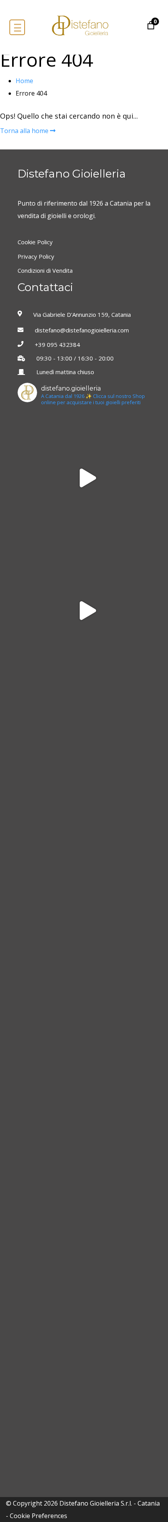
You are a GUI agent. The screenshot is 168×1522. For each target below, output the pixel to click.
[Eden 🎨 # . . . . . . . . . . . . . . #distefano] (85, 1406)
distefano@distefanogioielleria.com (82, 330)
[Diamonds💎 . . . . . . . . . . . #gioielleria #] (85, 478)
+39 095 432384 (57, 345)
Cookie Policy (35, 242)
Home (24, 80)
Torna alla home (25, 130)
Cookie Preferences (38, 1515)
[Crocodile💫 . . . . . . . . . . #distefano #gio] (85, 1273)
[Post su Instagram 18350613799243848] (85, 610)
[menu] (17, 27)
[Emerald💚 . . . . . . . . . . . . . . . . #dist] (85, 1141)
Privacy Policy (36, 256)
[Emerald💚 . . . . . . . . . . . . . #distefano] (85, 1008)
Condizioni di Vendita (45, 270)
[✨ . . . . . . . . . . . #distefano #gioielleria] (85, 743)
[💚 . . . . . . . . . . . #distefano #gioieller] (85, 876)
